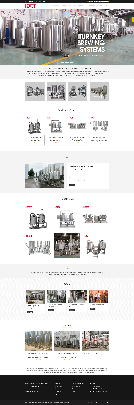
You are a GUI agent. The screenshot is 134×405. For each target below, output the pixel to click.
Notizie (56, 388)
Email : (26, 389)
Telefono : (27, 391)
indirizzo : (27, 383)
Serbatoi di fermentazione (97, 388)
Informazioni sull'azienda (78, 383)
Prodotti (56, 6)
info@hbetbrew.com (31, 1)
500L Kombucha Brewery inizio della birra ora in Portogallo (34, 307)
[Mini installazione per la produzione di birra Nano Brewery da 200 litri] (35, 134)
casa (49, 6)
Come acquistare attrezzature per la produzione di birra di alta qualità (46, 353)
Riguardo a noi (102, 6)
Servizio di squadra (59, 386)
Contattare (28, 380)
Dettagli (35, 142)
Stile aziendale (76, 386)
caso (70, 6)
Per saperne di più (32, 96)
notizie (64, 6)
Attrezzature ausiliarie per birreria (99, 391)
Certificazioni (58, 391)
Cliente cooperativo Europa (97, 304)
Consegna (75, 388)
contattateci (90, 6)
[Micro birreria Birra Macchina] (95, 246)
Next (131, 38)
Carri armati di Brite (96, 386)
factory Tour (78, 6)
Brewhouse (94, 383)
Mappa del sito (58, 394)
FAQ (74, 391)
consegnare (57, 383)
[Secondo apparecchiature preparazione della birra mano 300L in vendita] (67, 245)
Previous (2, 38)
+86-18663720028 (41, 1)
